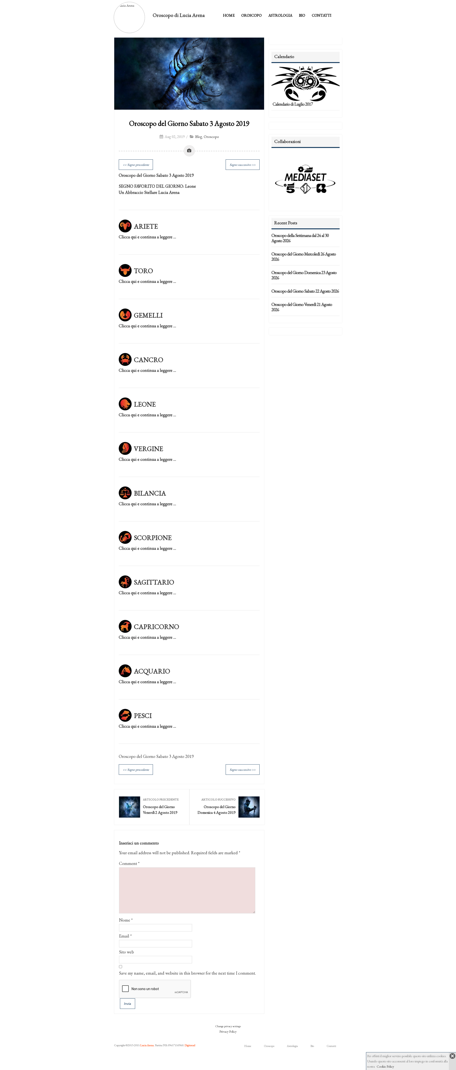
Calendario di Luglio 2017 (293, 104)
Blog (198, 136)
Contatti (321, 15)
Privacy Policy (228, 1031)
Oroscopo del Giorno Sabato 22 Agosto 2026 (305, 291)
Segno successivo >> (243, 164)
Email (124, 936)
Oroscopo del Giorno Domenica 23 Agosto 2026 (304, 275)
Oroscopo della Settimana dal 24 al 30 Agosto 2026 (300, 238)
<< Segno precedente (136, 164)
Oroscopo (251, 15)
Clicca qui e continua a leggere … (147, 237)
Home (229, 15)
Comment (129, 863)
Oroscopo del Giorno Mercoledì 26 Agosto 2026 (303, 256)
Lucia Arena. (147, 1045)
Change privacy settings (228, 1026)
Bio (302, 15)
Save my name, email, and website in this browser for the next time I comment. (187, 973)
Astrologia (280, 15)
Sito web (126, 952)
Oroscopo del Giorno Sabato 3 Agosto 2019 (189, 123)
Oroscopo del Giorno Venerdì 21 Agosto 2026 (301, 307)
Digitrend (190, 1045)
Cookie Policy (385, 1066)
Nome (124, 920)
